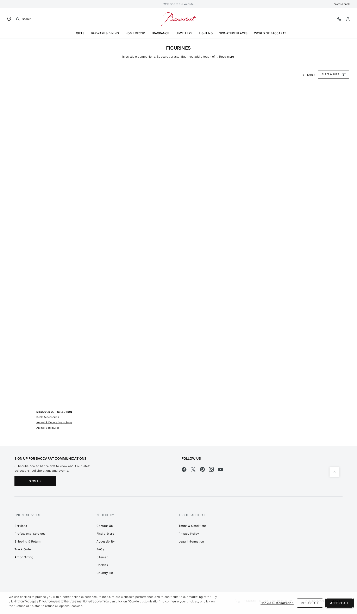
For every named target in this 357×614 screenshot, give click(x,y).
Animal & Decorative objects (54, 422)
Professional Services (29, 533)
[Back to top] (334, 472)
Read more (226, 56)
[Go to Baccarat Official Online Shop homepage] (178, 18)
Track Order (23, 549)
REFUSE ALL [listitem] (310, 603)
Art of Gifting (23, 557)
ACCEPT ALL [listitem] (339, 603)
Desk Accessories (47, 417)
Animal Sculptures (48, 427)
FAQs (100, 549)
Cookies (102, 565)
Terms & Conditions (192, 525)
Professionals (342, 4)
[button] (347, 19)
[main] (178, 242)
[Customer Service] (339, 18)
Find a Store (105, 533)
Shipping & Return (27, 541)
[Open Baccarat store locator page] (9, 18)
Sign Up (35, 481)
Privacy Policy (188, 533)
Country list (104, 573)
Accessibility (105, 541)
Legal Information (191, 541)
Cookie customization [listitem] (277, 603)
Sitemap (102, 557)
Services (20, 525)
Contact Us (104, 525)
